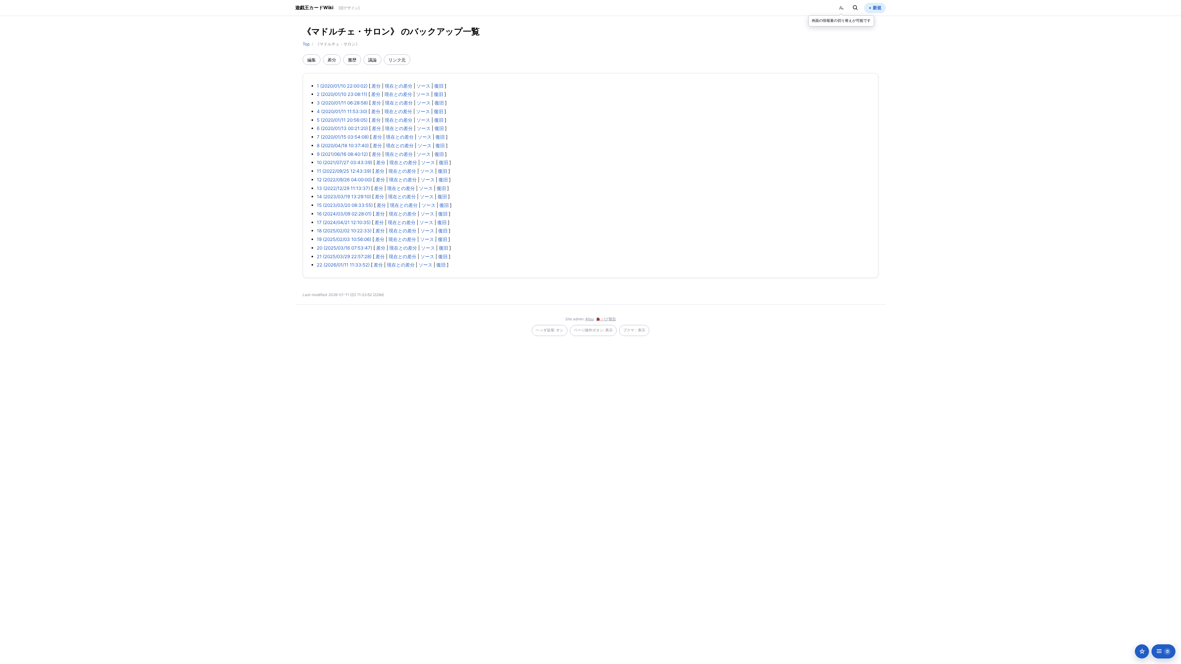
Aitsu (589, 319)
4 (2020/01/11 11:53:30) (342, 111)
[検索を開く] (855, 7)
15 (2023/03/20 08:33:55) (345, 205)
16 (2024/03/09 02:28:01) (344, 214)
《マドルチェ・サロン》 (351, 31)
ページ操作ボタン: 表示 (593, 330)
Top (306, 44)
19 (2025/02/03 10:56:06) (344, 239)
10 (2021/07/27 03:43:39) (344, 162)
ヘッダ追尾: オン (549, 330)
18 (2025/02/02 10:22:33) (344, 231)
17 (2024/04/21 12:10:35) (344, 222)
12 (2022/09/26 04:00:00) (344, 180)
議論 (372, 59)
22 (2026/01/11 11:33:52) (343, 265)
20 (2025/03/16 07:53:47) (344, 248)
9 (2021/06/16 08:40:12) (342, 154)
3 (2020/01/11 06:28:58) (342, 103)
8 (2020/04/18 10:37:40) (343, 145)
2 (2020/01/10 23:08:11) (342, 94)
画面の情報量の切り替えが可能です (841, 20)
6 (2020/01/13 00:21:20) (342, 128)
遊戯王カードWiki (314, 7)
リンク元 (397, 59)
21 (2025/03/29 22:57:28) (344, 256)
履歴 (352, 59)
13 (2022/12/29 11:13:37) (343, 188)
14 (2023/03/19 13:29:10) (344, 197)
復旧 (438, 86)
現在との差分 (398, 86)
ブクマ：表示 (634, 330)
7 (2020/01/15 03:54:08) (343, 137)
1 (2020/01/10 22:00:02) (342, 86)
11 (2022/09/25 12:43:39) (344, 171)
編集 (311, 59)
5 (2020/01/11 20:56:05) (342, 120)
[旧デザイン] (349, 8)
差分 (332, 59)
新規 (877, 7)
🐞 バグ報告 (606, 319)
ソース (423, 86)
